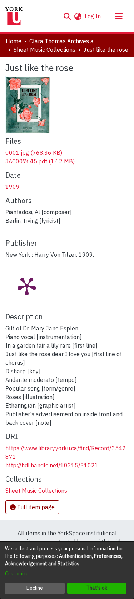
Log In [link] (93, 16)
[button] (67, 16)
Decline (34, 588)
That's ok (96, 588)
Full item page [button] (35, 507)
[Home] (14, 16)
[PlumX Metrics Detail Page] (26, 285)
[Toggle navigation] (119, 16)
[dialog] (67, 570)
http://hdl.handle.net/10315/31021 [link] (51, 465)
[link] (33, 152)
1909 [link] (12, 186)
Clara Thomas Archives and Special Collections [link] (65, 41)
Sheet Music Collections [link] (44, 49)
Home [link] (13, 41)
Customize (17, 573)
